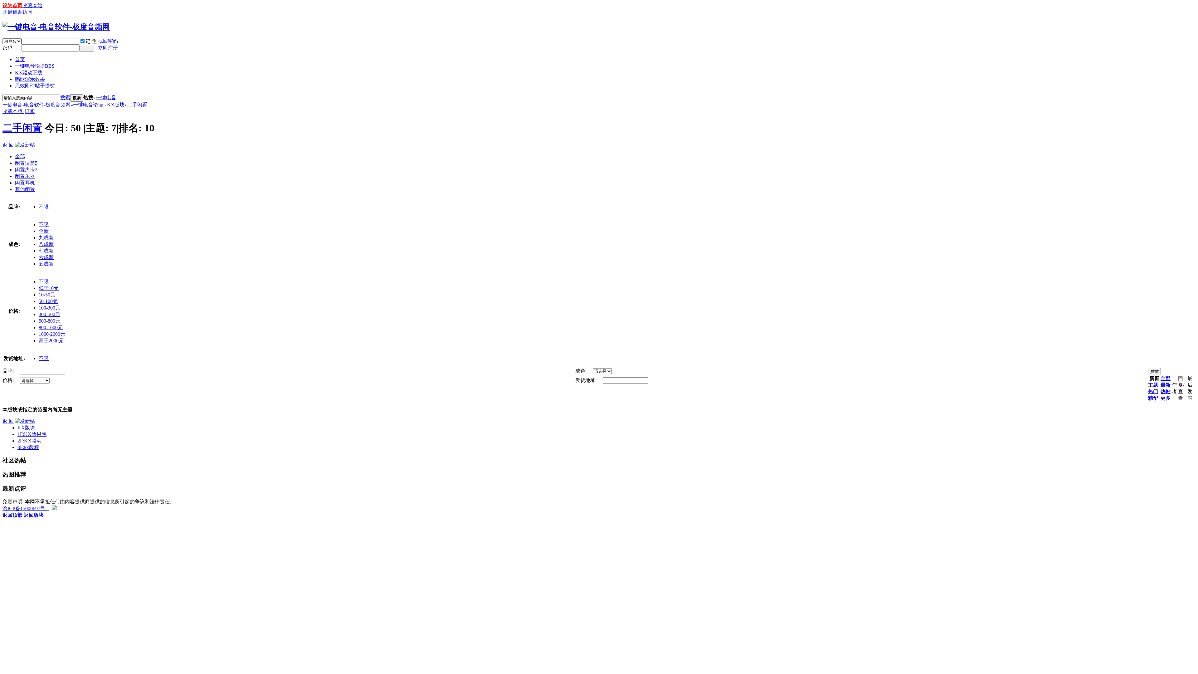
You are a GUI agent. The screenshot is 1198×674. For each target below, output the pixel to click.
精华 (1153, 398)
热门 (1153, 391)
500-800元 (49, 321)
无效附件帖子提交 (35, 85)
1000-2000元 (52, 334)
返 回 (8, 145)
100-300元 (49, 307)
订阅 (30, 111)
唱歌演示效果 (30, 79)
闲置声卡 (26, 169)
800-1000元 (51, 327)
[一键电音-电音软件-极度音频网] (56, 27)
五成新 (46, 263)
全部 (20, 156)
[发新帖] (25, 145)
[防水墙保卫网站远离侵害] (54, 508)
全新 (44, 231)
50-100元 (48, 301)
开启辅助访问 (17, 12)
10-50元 (47, 294)
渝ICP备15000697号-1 (25, 508)
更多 (1166, 398)
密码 (7, 48)
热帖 (1166, 391)
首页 (20, 59)
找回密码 (108, 41)
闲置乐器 (25, 176)
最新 (1166, 385)
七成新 (46, 250)
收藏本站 (32, 5)
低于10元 (49, 288)
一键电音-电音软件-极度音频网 (36, 104)
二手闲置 (137, 104)
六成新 (46, 257)
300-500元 (49, 314)
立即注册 (108, 48)
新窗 (1154, 378)
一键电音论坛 (35, 66)
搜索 (65, 97)
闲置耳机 (25, 182)
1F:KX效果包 (31, 434)
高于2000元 (51, 340)
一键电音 (106, 97)
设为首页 (12, 5)
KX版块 (115, 104)
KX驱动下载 (28, 72)
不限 (44, 206)
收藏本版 (13, 111)
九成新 (46, 237)
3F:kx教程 (28, 447)
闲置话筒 (26, 163)
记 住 (91, 41)
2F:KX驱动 (29, 440)
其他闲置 (25, 189)
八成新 (46, 244)
